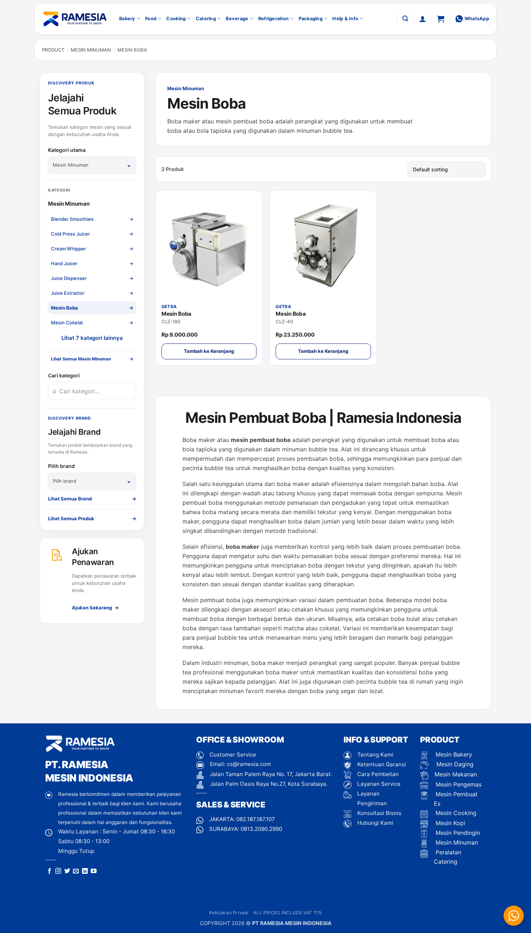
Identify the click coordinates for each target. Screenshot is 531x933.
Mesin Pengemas (458, 784)
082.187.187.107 (255, 819)
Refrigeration (273, 18)
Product (53, 50)
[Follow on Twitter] (67, 871)
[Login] (422, 19)
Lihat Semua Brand (92, 498)
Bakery (127, 18)
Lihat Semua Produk (92, 518)
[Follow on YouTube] (93, 871)
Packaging (311, 18)
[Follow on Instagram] (58, 871)
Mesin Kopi (449, 823)
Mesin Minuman (91, 50)
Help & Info (345, 18)
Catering (206, 18)
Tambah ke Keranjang (209, 351)
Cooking (176, 18)
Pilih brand (61, 466)
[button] (405, 19)
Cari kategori (64, 375)
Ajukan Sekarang (95, 607)
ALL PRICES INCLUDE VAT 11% (287, 912)
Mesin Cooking (455, 812)
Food (150, 18)
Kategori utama (67, 150)
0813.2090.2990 (261, 828)
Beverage (237, 18)
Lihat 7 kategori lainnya (91, 337)
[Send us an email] (76, 871)
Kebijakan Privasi (229, 912)
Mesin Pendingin (457, 832)
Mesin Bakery (453, 754)
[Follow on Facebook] (49, 871)
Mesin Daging (454, 764)
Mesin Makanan (456, 774)
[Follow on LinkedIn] (85, 871)
